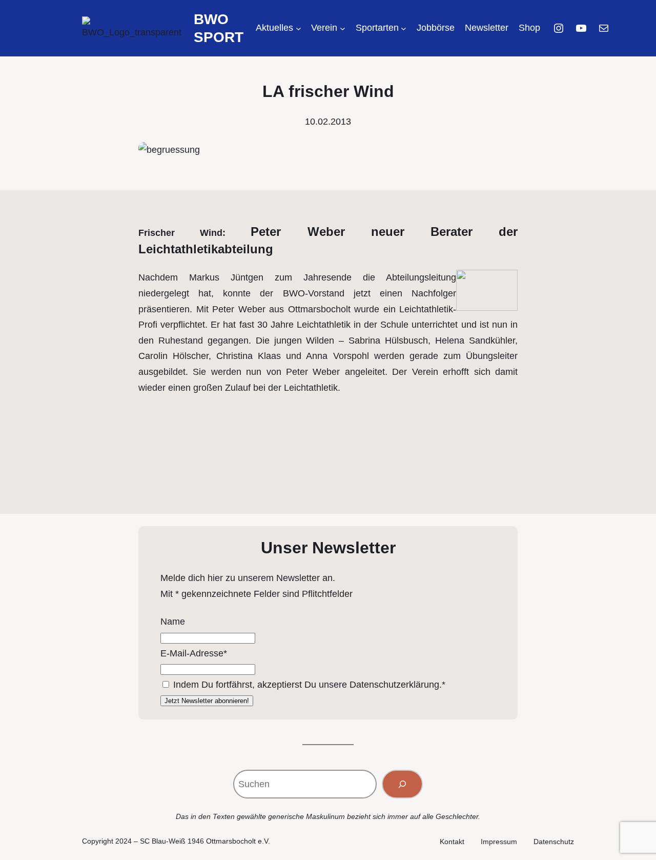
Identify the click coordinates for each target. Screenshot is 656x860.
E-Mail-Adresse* (193, 653)
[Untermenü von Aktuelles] (298, 28)
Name (172, 621)
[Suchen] (402, 784)
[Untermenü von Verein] (342, 28)
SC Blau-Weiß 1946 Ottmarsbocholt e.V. (205, 841)
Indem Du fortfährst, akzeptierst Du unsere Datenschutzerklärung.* (309, 684)
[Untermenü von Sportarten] (403, 28)
